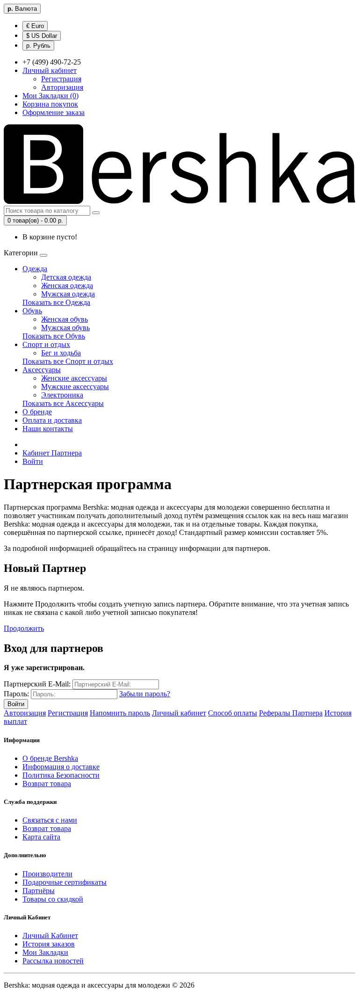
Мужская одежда (68, 294)
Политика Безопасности (61, 775)
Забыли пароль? (144, 694)
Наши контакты (47, 429)
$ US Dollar (41, 35)
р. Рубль (38, 45)
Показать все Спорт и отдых (67, 361)
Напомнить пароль (120, 713)
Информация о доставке (61, 767)
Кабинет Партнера (52, 453)
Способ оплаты (232, 713)
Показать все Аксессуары (63, 403)
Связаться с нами (49, 820)
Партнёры (38, 891)
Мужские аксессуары (75, 386)
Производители (47, 874)
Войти (32, 461)
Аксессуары (41, 370)
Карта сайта (41, 837)
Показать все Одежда (56, 302)
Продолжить (24, 628)
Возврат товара (46, 783)
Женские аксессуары (74, 378)
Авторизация (62, 87)
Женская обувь (64, 319)
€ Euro (35, 25)
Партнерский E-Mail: (37, 684)
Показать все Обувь (53, 336)
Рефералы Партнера (291, 713)
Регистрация (61, 79)
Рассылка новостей (53, 961)
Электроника (62, 395)
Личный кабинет (179, 713)
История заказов (48, 944)
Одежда (34, 269)
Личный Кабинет (50, 935)
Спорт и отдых (46, 344)
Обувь (32, 311)
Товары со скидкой (52, 899)
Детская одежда (66, 277)
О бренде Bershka (50, 758)
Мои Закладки (45, 952)
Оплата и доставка (52, 420)
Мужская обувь (65, 328)
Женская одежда (67, 285)
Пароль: (16, 694)
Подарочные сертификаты (64, 882)
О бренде (37, 412)
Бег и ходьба (61, 353)
